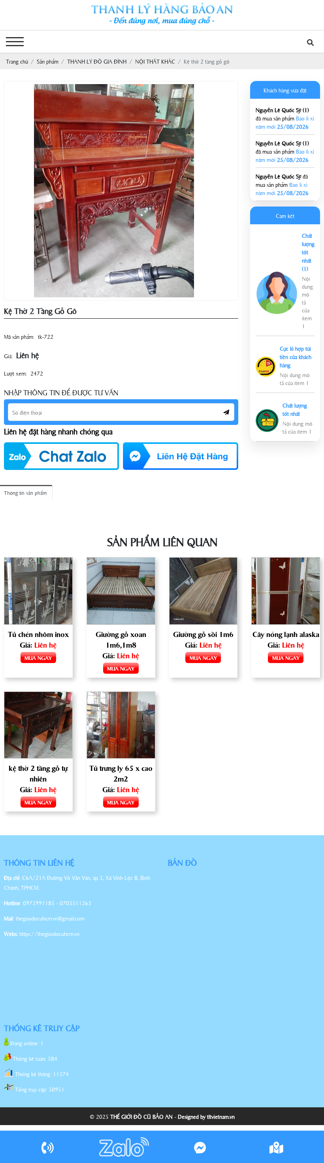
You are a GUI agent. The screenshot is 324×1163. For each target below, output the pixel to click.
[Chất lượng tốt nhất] (267, 413)
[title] (48, 1147)
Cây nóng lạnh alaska (285, 634)
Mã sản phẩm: (19, 336)
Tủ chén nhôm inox (38, 634)
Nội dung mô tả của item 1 (295, 378)
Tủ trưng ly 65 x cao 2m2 (121, 773)
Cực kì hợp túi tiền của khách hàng (295, 356)
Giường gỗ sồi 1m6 (203, 634)
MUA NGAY (38, 657)
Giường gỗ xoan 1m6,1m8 (121, 639)
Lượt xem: (15, 373)
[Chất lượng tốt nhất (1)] (277, 276)
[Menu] (15, 41)
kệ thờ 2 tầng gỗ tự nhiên (38, 773)
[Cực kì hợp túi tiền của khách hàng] (266, 360)
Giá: (8, 355)
